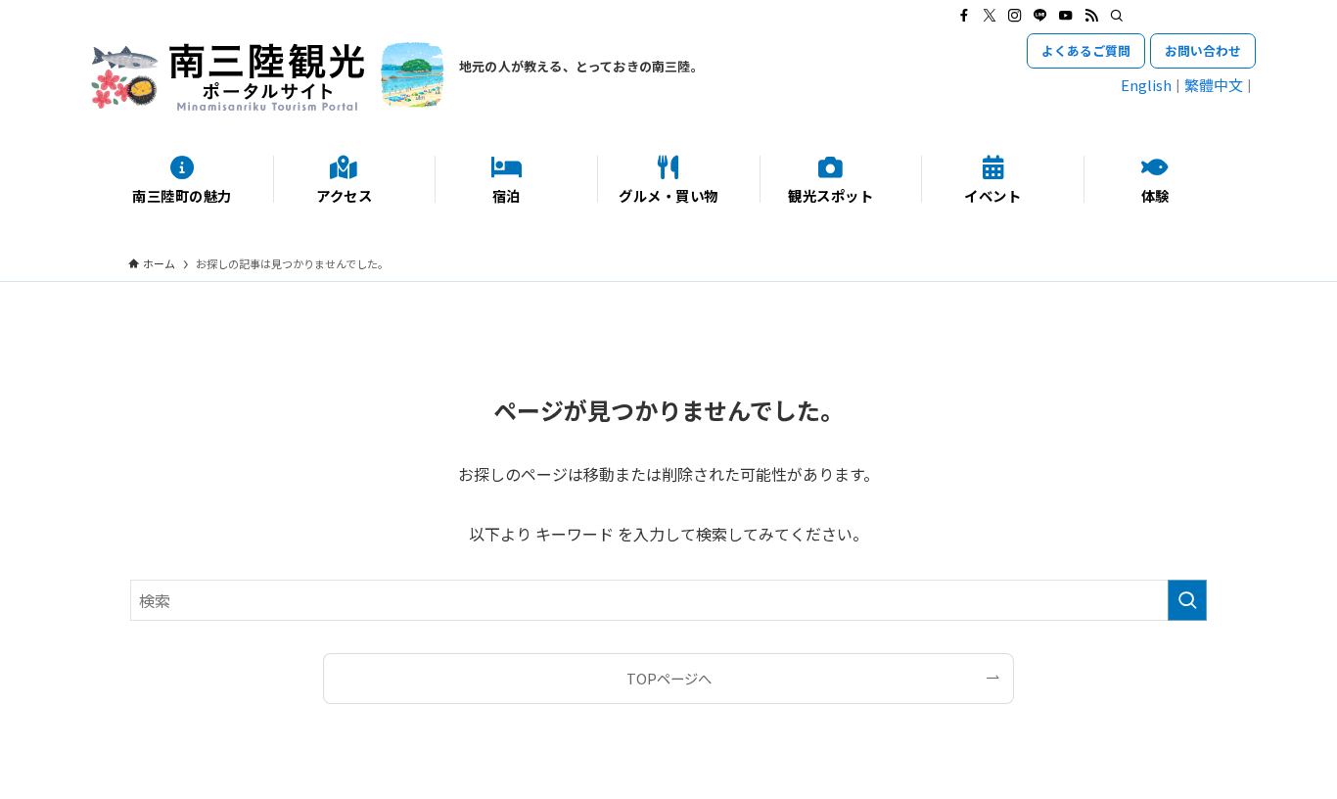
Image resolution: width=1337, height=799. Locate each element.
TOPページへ (669, 678)
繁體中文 (1213, 84)
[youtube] (1066, 15)
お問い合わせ (1203, 50)
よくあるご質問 (1085, 50)
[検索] (1117, 15)
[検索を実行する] (1187, 600)
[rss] (1091, 15)
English (1146, 84)
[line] (1040, 15)
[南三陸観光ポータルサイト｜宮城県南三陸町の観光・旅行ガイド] (267, 76)
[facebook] (964, 15)
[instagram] (1015, 15)
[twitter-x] (989, 15)
